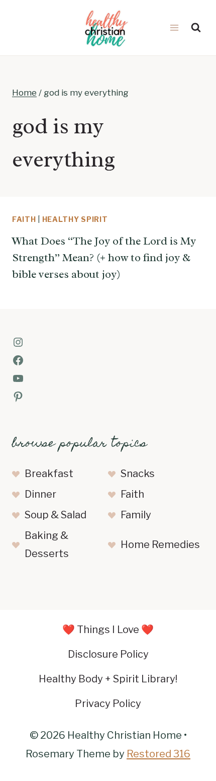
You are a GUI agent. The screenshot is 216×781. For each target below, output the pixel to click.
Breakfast (49, 473)
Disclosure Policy (108, 654)
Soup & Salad (55, 515)
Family (136, 515)
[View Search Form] (195, 27)
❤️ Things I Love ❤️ (108, 629)
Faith (24, 219)
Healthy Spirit (75, 219)
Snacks (138, 473)
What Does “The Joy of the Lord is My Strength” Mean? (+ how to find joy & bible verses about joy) (104, 257)
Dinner (40, 494)
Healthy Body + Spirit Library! (108, 679)
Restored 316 (158, 754)
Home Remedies (160, 544)
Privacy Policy (108, 703)
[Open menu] (174, 27)
